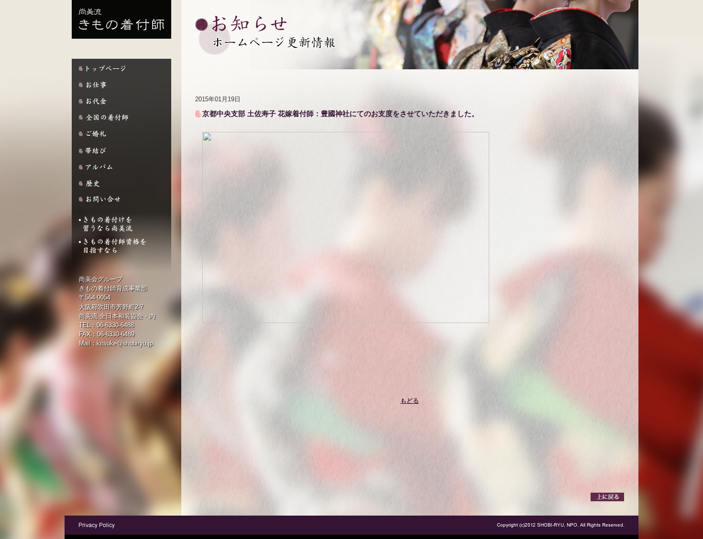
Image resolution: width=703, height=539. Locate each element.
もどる (409, 400)
